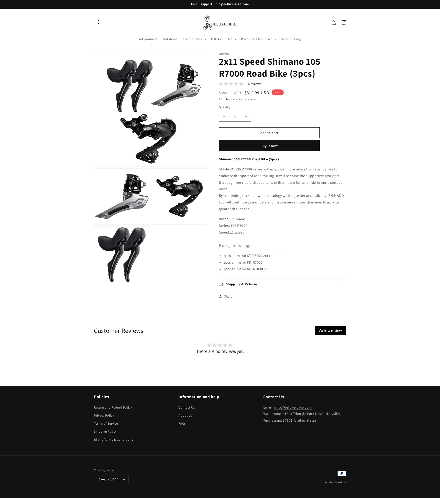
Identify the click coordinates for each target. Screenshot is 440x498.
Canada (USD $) (109, 479)
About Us (185, 415)
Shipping (225, 99)
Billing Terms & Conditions (113, 439)
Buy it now (269, 146)
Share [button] (228, 296)
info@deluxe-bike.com (293, 407)
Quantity (224, 107)
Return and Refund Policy (113, 407)
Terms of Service (106, 423)
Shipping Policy (105, 431)
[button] (99, 22)
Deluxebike (340, 482)
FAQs (182, 423)
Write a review (330, 331)
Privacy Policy (104, 415)
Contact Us (187, 407)
